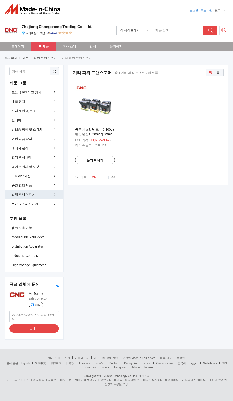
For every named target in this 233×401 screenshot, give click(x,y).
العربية (194, 363)
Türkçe (105, 367)
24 (94, 177)
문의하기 (116, 46)
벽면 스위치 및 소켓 (25, 166)
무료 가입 (206, 10)
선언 (67, 358)
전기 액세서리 (21, 157)
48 (113, 177)
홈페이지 (17, 46)
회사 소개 (69, 46)
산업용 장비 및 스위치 (27, 129)
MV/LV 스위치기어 (25, 204)
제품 (46, 46)
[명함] (57, 284)
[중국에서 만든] (34, 9)
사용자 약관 (82, 358)
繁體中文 (56, 363)
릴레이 (16, 120)
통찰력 (181, 358)
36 (103, 177)
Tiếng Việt (120, 367)
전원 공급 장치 (22, 138)
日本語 (70, 363)
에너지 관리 (20, 148)
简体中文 (40, 363)
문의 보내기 (95, 160)
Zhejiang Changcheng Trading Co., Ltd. (57, 26)
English (25, 363)
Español (100, 363)
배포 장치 (18, 101)
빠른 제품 (166, 358)
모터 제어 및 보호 (24, 111)
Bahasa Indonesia (142, 367)
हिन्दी (224, 363)
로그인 (194, 10)
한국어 (182, 363)
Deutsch (114, 363)
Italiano (146, 363)
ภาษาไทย (90, 367)
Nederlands (210, 363)
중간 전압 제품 (22, 185)
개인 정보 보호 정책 (106, 358)
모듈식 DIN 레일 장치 (26, 92)
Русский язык (164, 363)
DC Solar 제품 (21, 176)
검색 (93, 46)
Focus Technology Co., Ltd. (121, 376)
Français (84, 363)
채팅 (38, 305)
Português (130, 363)
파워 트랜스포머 (23, 194)
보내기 (34, 328)
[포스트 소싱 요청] (223, 30)
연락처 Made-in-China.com (139, 358)
